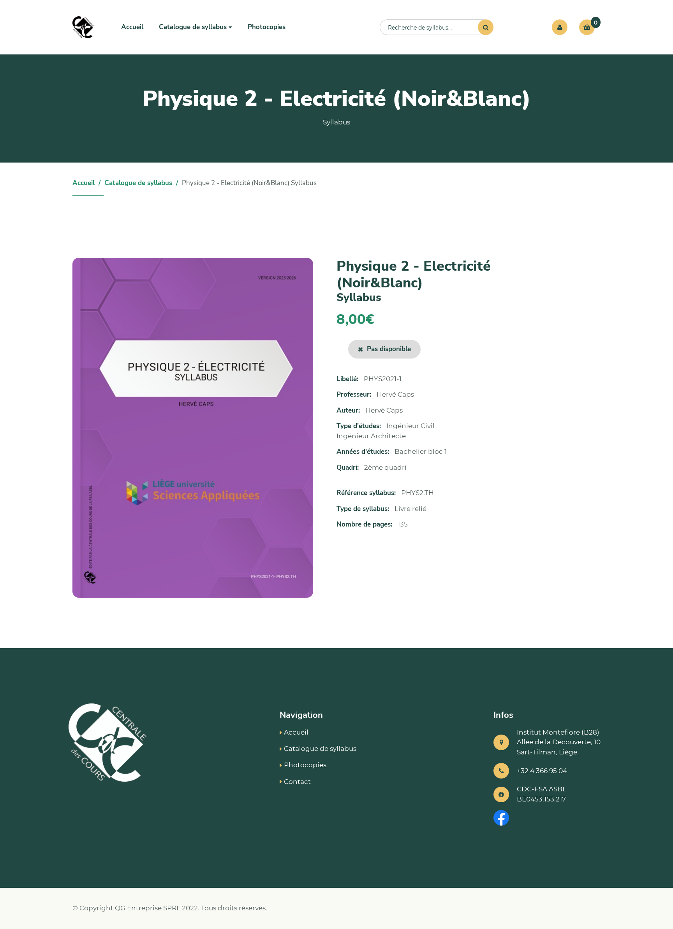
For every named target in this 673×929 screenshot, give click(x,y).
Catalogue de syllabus (138, 182)
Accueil (132, 27)
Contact (297, 782)
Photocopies (266, 27)
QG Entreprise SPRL (147, 908)
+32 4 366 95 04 (542, 771)
